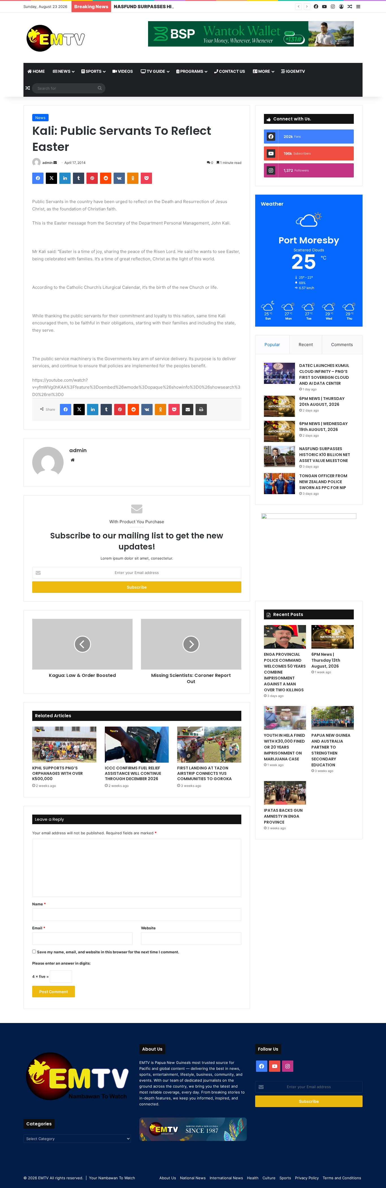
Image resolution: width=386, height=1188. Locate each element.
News (63, 71)
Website (148, 928)
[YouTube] (324, 6)
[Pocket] (146, 178)
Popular (272, 344)
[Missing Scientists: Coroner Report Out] (191, 644)
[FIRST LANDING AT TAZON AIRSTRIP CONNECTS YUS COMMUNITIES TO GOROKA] (209, 745)
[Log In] (341, 6)
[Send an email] (55, 162)
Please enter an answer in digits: (61, 963)
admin (47, 162)
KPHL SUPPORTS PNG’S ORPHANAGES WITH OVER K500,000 (57, 773)
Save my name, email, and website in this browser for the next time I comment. (108, 952)
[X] (51, 178)
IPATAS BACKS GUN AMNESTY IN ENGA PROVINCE (283, 816)
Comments (342, 344)
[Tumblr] (78, 178)
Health (253, 1178)
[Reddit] (105, 178)
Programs (191, 71)
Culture (269, 1178)
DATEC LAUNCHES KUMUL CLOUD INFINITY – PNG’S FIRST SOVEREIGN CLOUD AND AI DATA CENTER (324, 374)
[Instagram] (333, 6)
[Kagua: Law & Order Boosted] (82, 644)
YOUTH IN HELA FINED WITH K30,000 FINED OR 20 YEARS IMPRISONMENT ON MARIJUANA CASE (284, 747)
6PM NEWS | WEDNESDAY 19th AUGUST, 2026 (323, 426)
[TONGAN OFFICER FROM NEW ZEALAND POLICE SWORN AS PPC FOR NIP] (279, 483)
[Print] (201, 409)
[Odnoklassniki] (132, 178)
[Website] (72, 460)
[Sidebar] (358, 6)
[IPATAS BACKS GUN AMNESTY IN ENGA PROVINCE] (285, 793)
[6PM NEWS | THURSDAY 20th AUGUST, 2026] (279, 406)
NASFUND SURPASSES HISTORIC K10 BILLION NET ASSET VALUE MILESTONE (201, 6)
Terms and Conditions (342, 1178)
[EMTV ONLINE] (74, 38)
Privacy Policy (307, 1178)
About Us (167, 1178)
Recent (306, 344)
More (263, 71)
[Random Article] (350, 6)
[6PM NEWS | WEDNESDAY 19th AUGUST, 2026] (279, 431)
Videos (125, 71)
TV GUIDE (155, 71)
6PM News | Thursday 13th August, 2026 (325, 660)
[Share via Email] (187, 409)
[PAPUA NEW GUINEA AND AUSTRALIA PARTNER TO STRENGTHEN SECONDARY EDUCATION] (332, 718)
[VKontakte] (119, 178)
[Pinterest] (92, 178)
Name (39, 904)
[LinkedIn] (65, 178)
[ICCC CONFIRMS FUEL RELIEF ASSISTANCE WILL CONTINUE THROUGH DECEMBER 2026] (137, 745)
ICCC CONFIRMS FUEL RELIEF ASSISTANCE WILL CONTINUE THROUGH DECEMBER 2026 (133, 773)
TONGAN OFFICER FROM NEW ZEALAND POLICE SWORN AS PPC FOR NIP (323, 481)
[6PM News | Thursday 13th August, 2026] (332, 637)
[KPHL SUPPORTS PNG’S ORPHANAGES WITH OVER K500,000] (64, 745)
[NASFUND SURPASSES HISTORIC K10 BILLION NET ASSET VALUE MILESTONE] (279, 456)
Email (38, 928)
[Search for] (99, 88)
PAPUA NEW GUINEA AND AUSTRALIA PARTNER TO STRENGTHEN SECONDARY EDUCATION (330, 750)
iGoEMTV (295, 71)
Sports (93, 71)
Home (38, 71)
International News (226, 1178)
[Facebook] (316, 6)
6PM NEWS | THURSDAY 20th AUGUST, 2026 (321, 401)
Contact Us (231, 71)
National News (193, 1178)
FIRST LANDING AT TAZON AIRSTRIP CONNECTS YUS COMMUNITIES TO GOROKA (204, 773)
